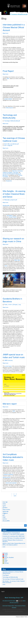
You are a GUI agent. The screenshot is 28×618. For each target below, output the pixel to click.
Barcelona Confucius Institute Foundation (13, 171)
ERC (8, 78)
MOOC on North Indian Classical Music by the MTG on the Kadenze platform (14, 544)
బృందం (4, 505)
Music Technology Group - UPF (14, 597)
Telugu (6, 560)
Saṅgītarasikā (6, 205)
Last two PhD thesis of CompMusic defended (14, 538)
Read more (5, 33)
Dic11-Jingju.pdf (8, 145)
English (6, 553)
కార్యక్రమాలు (5, 513)
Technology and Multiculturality (10, 577)
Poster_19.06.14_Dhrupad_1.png (12, 304)
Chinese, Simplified (9, 557)
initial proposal (9, 107)
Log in (2, 591)
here (6, 266)
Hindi (5, 559)
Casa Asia (15, 172)
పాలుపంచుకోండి (6, 520)
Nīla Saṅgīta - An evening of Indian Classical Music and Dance (13, 581)
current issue (8, 366)
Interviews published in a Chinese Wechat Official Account (13, 572)
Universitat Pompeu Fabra (8, 605)
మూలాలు (5, 519)
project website (8, 99)
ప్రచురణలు (5, 507)
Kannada (6, 563)
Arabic (5, 556)
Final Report (6, 575)
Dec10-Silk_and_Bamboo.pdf (11, 144)
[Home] (5, 13)
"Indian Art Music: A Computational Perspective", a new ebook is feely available (13, 533)
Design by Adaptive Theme (21, 616)
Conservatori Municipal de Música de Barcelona (12, 174)
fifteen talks (17, 260)
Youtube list (9, 181)
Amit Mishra (10, 215)
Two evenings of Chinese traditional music (13, 579)
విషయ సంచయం (6, 509)
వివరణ (4, 504)
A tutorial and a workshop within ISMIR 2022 (13, 536)
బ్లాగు (4, 515)
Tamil (5, 561)
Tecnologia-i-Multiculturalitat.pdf (12, 121)
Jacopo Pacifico (12, 217)
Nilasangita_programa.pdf (10, 200)
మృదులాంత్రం (5, 511)
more (4, 547)
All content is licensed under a (9, 600)
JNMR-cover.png (8, 360)
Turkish (6, 554)
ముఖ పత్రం (5, 502)
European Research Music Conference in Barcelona (13, 540)
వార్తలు (4, 517)
